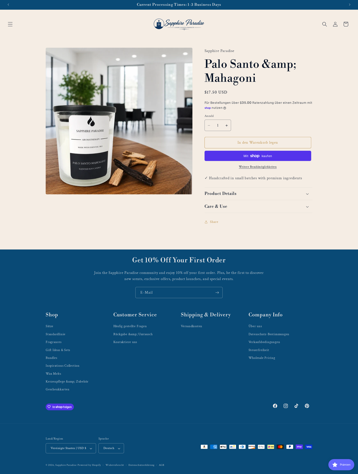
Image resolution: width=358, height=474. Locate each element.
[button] (10, 24)
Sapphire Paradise (65, 465)
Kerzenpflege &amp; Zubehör (67, 381)
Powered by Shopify (89, 465)
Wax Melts (53, 373)
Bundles (51, 358)
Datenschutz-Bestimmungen (269, 334)
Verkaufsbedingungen (264, 342)
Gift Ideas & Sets (58, 350)
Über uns (255, 326)
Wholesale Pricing (262, 358)
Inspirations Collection (63, 365)
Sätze (49, 326)
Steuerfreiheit (259, 350)
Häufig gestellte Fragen (130, 326)
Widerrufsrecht (115, 465)
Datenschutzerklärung (141, 465)
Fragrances (54, 342)
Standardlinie (55, 334)
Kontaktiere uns (125, 342)
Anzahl (209, 116)
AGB (161, 465)
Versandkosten (191, 326)
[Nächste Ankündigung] (350, 4)
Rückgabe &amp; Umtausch (133, 334)
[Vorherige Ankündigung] (8, 4)
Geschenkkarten (58, 389)
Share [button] (214, 222)
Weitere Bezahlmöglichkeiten (258, 167)
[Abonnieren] (217, 292)
